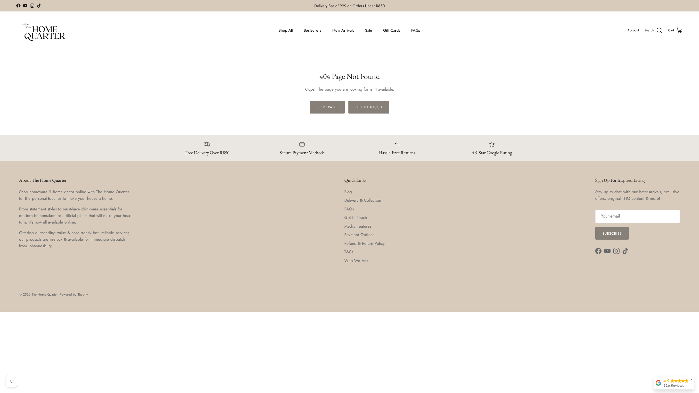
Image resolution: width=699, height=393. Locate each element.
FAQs (415, 30)
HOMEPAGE (327, 107)
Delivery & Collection (362, 200)
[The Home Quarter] (43, 30)
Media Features (357, 226)
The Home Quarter (44, 294)
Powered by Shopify (74, 294)
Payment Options (359, 235)
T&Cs (348, 252)
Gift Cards (391, 30)
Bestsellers (312, 30)
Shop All (286, 30)
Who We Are (356, 261)
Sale (368, 30)
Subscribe (612, 233)
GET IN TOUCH (369, 107)
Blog (348, 192)
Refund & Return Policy (364, 243)
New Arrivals (343, 30)
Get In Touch (355, 218)
